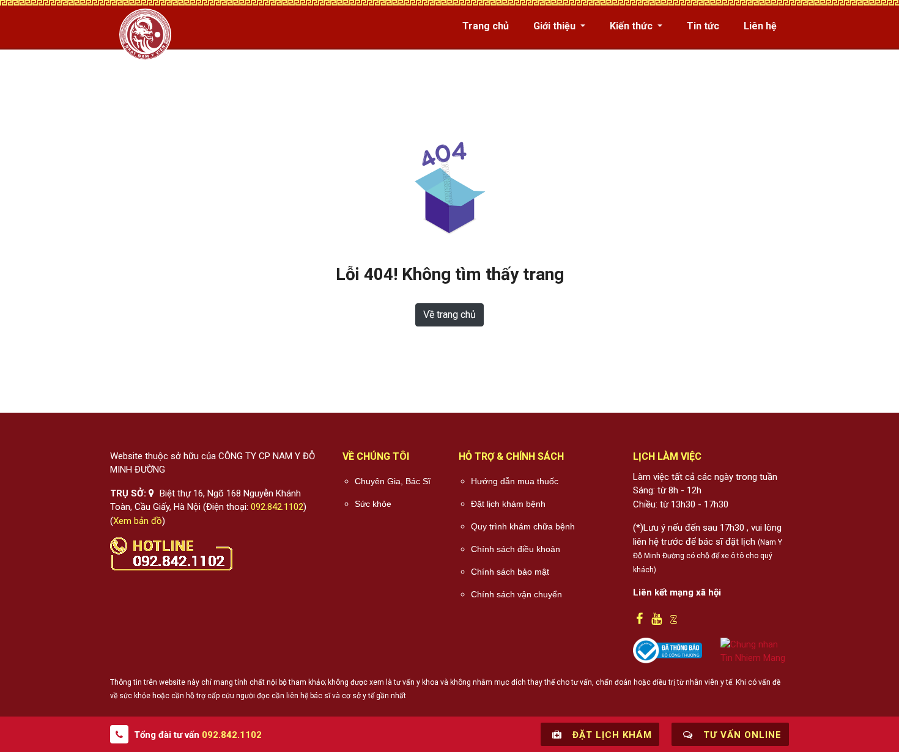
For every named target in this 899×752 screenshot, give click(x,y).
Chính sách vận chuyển (516, 594)
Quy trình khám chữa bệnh (523, 526)
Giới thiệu (555, 26)
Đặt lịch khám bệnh (508, 504)
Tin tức (703, 26)
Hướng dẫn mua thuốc (514, 481)
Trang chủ (485, 26)
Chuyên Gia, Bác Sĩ (393, 481)
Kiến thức (632, 26)
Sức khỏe (373, 504)
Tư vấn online (741, 734)
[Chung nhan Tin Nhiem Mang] (755, 650)
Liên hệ (760, 26)
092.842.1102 (277, 506)
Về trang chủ (449, 314)
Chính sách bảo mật (510, 572)
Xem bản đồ (137, 520)
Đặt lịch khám (610, 734)
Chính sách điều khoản (515, 549)
